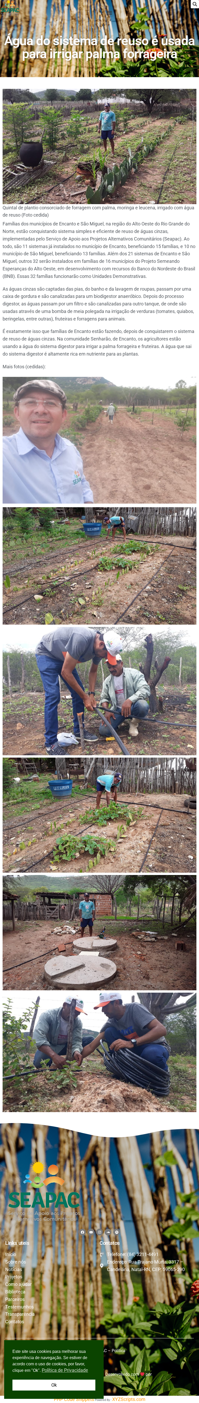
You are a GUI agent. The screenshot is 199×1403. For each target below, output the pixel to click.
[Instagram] (99, 1232)
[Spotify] (116, 1232)
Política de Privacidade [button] (65, 1370)
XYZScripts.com (128, 1399)
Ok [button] (54, 1385)
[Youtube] (91, 1232)
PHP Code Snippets (74, 1399)
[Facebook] (82, 1232)
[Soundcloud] (108, 1232)
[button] (195, 4)
